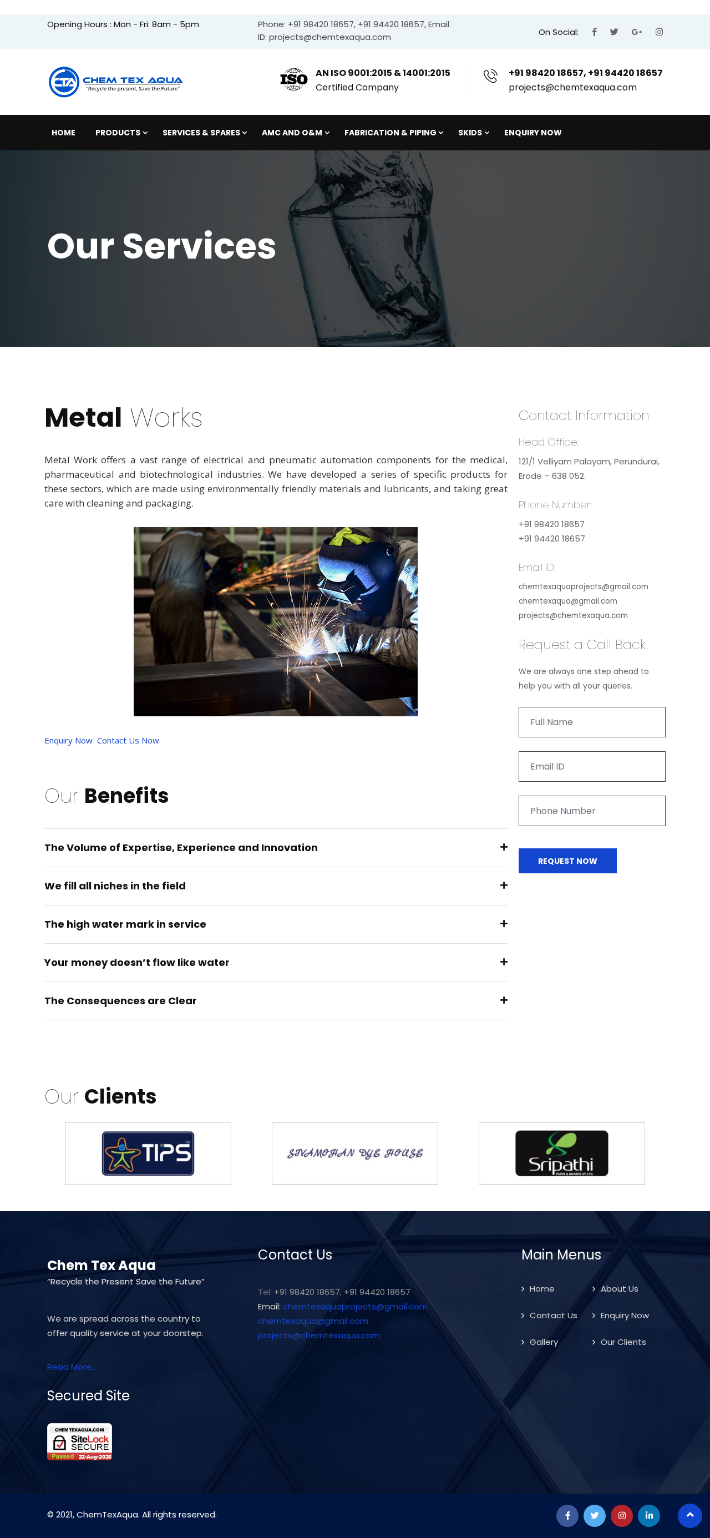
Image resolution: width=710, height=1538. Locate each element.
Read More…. (72, 1367)
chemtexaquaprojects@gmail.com (355, 1306)
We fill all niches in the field (115, 886)
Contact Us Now (128, 740)
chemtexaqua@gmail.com (313, 1321)
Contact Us (553, 1315)
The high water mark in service (125, 924)
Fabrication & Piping (390, 132)
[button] (276, 848)
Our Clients (623, 1342)
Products (117, 132)
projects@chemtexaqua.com (319, 1335)
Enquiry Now (533, 132)
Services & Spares (201, 132)
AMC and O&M (292, 132)
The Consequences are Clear (120, 1001)
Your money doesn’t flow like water (137, 962)
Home (63, 132)
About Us (619, 1288)
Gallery (544, 1342)
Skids (470, 132)
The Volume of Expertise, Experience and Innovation (181, 847)
